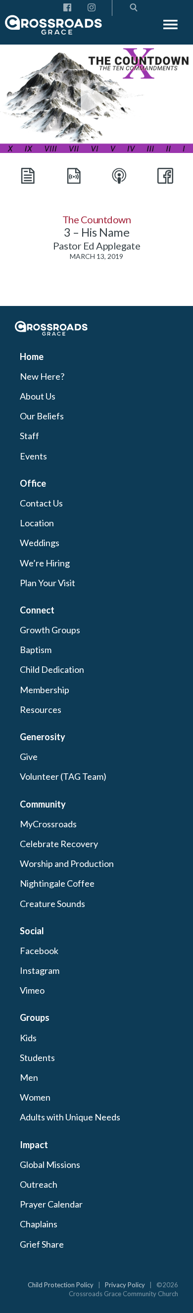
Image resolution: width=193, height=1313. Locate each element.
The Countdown (96, 219)
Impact (34, 1144)
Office (33, 483)
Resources (40, 709)
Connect (37, 610)
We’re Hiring (45, 562)
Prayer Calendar (51, 1204)
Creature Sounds (52, 903)
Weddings (39, 542)
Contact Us (41, 503)
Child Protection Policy (61, 1285)
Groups (34, 1017)
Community (43, 804)
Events (33, 456)
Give (29, 756)
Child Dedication (52, 669)
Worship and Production (67, 863)
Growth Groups (50, 629)
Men (29, 1077)
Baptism (35, 649)
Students (37, 1057)
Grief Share (42, 1244)
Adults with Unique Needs (70, 1116)
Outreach (38, 1184)
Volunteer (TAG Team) (63, 776)
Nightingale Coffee (57, 883)
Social (32, 930)
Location (37, 522)
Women (35, 1097)
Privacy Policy (125, 1285)
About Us (37, 396)
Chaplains (38, 1223)
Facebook (39, 950)
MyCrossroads (48, 823)
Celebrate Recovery (59, 843)
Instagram (39, 970)
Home (32, 356)
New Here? (42, 376)
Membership (44, 689)
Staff (29, 435)
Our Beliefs (42, 415)
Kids (28, 1037)
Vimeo (32, 990)
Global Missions (50, 1164)
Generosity (42, 736)
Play (96, 99)
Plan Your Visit (47, 582)
